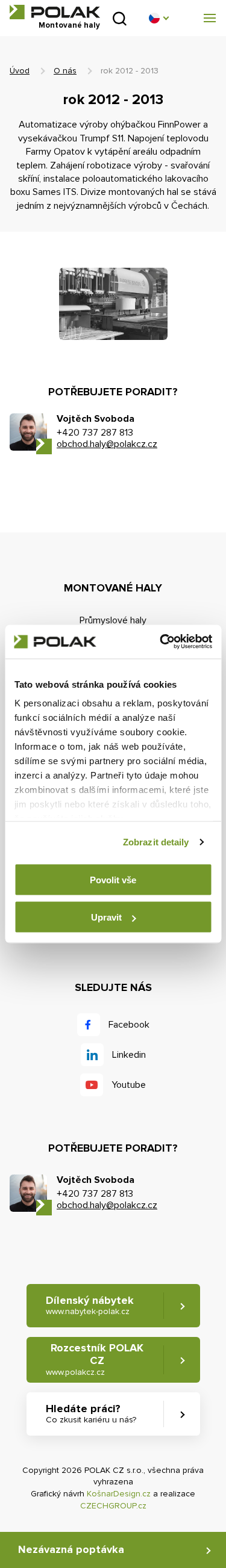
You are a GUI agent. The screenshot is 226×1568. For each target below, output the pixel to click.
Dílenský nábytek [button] (90, 1305)
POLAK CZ (55, 12)
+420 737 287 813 (95, 433)
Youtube (128, 1085)
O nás (65, 71)
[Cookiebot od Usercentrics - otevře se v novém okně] (161, 642)
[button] (158, 18)
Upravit (106, 917)
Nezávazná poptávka (71, 1549)
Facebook (128, 1025)
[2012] (113, 304)
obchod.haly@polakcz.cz (107, 444)
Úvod (20, 71)
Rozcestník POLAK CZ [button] (94, 1359)
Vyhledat (119, 18)
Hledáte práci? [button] (91, 1413)
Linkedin (129, 1055)
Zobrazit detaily (156, 842)
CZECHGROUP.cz (113, 1506)
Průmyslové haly (113, 620)
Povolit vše (113, 879)
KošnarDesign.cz (119, 1494)
